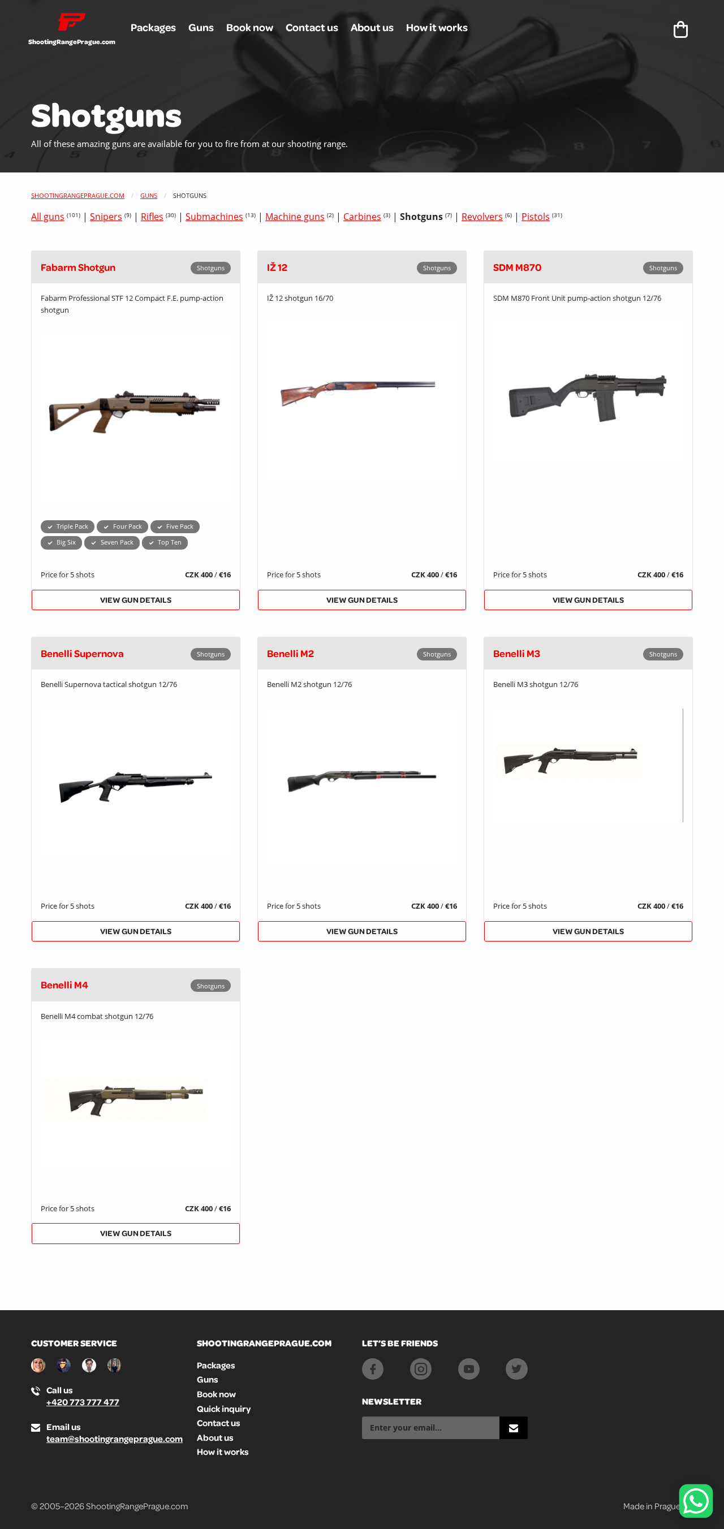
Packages (153, 27)
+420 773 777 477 (82, 1402)
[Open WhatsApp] (696, 1501)
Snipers (106, 216)
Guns (201, 27)
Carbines (362, 216)
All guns (47, 216)
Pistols (536, 216)
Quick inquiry (224, 1408)
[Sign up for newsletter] (513, 1427)
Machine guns (295, 216)
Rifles (152, 216)
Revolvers (482, 216)
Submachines (214, 216)
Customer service (74, 1343)
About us (372, 27)
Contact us (312, 27)
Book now (249, 27)
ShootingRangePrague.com (77, 195)
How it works (437, 27)
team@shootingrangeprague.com (114, 1438)
